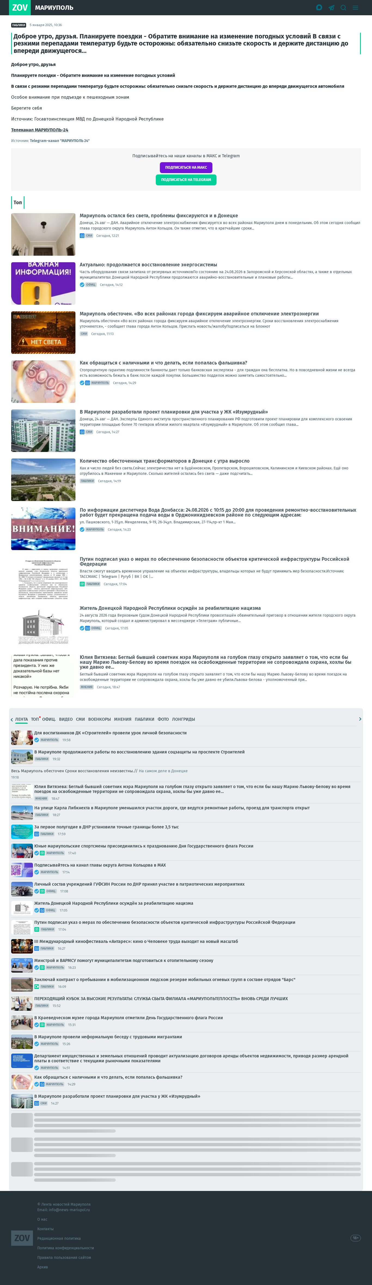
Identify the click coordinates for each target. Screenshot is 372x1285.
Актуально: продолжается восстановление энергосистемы (148, 265)
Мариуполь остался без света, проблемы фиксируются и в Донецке (159, 216)
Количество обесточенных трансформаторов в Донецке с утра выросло (165, 461)
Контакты (45, 1229)
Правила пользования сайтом (64, 1257)
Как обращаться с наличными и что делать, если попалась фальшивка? (163, 363)
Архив (42, 1267)
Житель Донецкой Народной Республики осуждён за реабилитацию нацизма (170, 608)
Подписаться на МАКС (186, 167)
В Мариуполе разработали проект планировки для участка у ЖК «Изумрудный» (174, 412)
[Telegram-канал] (331, 7)
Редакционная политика (59, 1238)
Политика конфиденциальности (65, 1248)
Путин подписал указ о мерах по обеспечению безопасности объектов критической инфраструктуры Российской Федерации (214, 561)
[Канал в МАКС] (319, 7)
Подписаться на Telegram (186, 179)
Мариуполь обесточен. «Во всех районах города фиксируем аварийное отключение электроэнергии (199, 314)
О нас (42, 1219)
